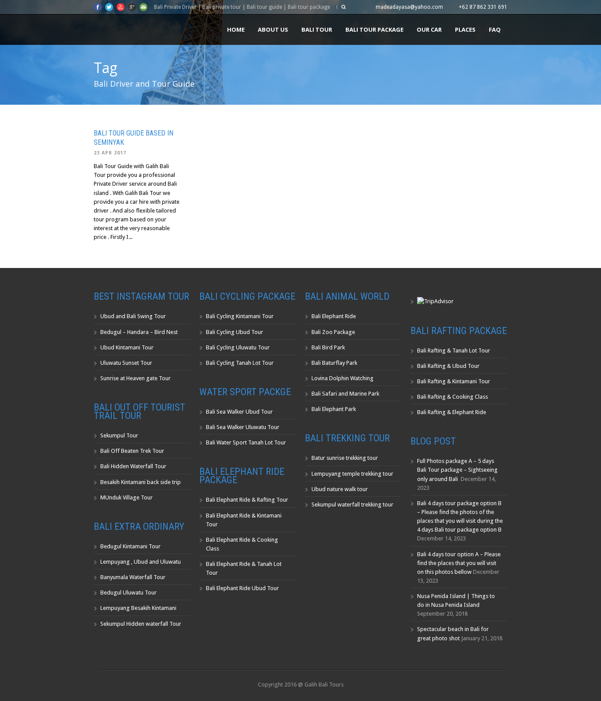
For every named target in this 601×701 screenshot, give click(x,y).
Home (236, 29)
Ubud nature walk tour (339, 489)
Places (465, 29)
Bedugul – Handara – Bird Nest (139, 332)
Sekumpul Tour (119, 435)
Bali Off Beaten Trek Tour (132, 451)
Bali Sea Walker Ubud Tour (239, 411)
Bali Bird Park (328, 347)
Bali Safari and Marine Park (345, 393)
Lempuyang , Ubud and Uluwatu (140, 561)
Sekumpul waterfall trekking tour (352, 504)
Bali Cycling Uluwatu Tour (238, 347)
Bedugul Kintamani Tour (130, 546)
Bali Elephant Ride (333, 316)
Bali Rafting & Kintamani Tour (453, 381)
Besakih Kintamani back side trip (140, 482)
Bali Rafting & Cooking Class (452, 396)
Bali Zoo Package (333, 332)
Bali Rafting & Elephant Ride (451, 412)
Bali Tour (316, 29)
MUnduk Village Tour (126, 497)
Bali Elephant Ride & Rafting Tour (247, 499)
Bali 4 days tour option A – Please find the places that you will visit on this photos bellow (459, 563)
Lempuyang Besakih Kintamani (138, 608)
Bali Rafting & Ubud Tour (448, 366)
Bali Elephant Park (333, 409)
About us (273, 29)
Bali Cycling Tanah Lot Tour (240, 363)
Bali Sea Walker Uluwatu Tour (242, 427)
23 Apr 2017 (110, 153)
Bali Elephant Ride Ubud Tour (242, 588)
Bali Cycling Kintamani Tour (240, 316)
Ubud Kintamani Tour (127, 347)
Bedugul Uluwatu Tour (128, 592)
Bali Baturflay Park (334, 363)
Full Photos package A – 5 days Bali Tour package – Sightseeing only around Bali (457, 470)
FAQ (495, 29)
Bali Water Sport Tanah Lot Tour (246, 442)
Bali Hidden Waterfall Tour (133, 466)
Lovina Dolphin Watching (342, 378)
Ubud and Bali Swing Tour (133, 316)
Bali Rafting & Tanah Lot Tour (453, 350)
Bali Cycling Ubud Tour (234, 332)
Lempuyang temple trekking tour (352, 473)
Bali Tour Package (374, 29)
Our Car (429, 29)
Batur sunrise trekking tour (344, 458)
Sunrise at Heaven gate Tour (135, 378)
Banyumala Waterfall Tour (132, 577)
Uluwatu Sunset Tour (126, 363)
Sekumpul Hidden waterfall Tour (140, 623)
